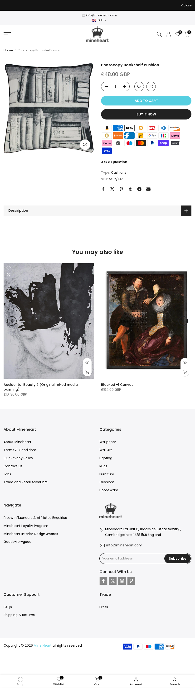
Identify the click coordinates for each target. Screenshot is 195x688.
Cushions (118, 172)
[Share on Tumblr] (130, 189)
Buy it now (146, 114)
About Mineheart (17, 442)
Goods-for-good (17, 541)
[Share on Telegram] (139, 189)
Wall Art (105, 450)
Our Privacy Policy (18, 458)
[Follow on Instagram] (122, 581)
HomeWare (108, 490)
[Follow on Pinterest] (131, 581)
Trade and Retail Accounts (26, 482)
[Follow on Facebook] (103, 581)
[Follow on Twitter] (113, 581)
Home (8, 50)
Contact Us (13, 466)
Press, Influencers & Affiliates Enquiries (35, 517)
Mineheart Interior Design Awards (31, 533)
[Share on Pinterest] (121, 189)
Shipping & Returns (19, 614)
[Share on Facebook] (103, 189)
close (10, 5)
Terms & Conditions (20, 450)
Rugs (103, 466)
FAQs (8, 607)
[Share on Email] (148, 189)
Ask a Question (114, 162)
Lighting (105, 458)
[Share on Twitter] (112, 189)
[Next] (183, 321)
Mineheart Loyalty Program (26, 525)
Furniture (106, 474)
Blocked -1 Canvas (117, 384)
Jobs (7, 474)
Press (103, 607)
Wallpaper (107, 442)
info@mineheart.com (101, 15)
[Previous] (12, 321)
